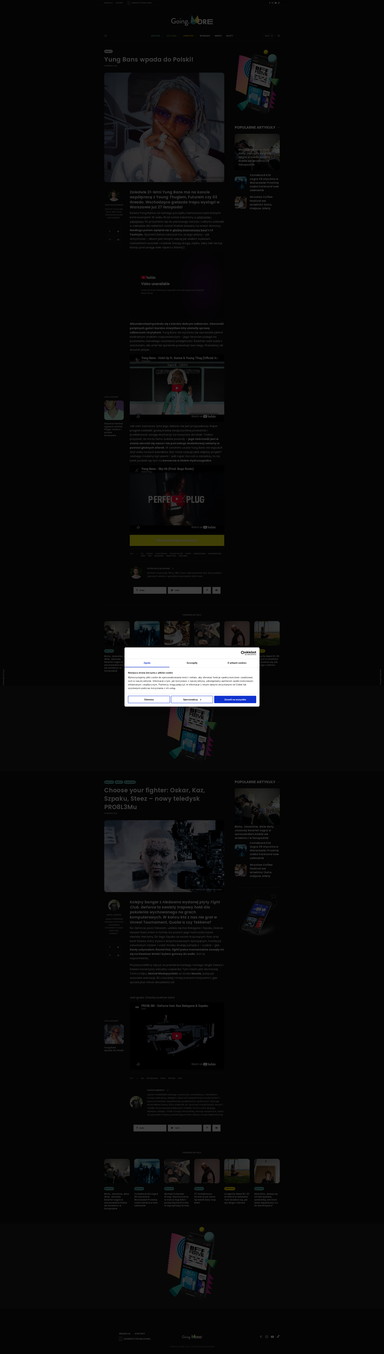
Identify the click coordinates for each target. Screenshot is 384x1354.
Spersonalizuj (190, 699)
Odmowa (149, 699)
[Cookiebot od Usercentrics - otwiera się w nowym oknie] (243, 653)
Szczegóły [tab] (192, 663)
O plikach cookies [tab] (237, 663)
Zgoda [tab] (147, 663)
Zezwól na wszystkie (235, 699)
